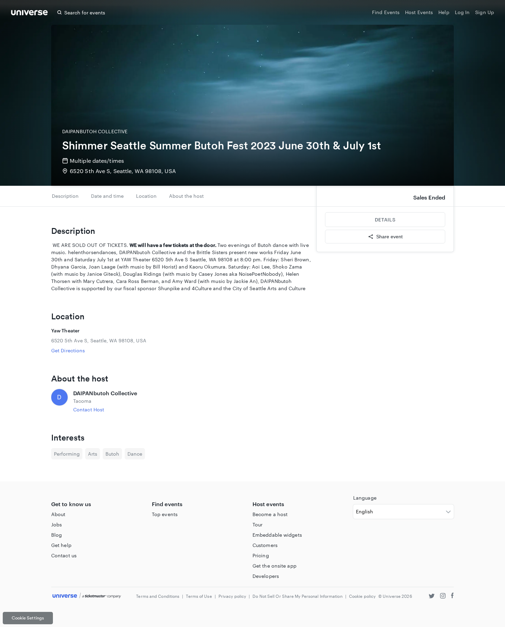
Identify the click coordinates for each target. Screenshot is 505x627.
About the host (186, 196)
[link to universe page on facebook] (452, 597)
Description (65, 196)
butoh (112, 454)
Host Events (419, 12)
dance (134, 454)
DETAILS (385, 220)
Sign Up (484, 12)
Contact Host (88, 409)
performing (67, 454)
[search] (59, 12)
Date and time (107, 196)
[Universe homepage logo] (29, 13)
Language (365, 498)
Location (146, 196)
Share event (389, 236)
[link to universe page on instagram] (443, 597)
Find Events (386, 12)
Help (443, 12)
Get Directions (68, 350)
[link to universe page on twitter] (432, 597)
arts (92, 454)
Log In (462, 12)
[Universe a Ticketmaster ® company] (86, 596)
